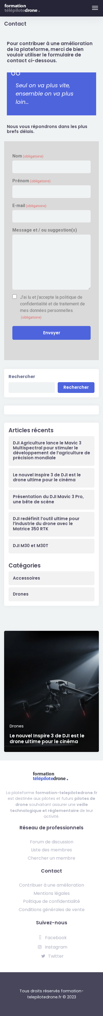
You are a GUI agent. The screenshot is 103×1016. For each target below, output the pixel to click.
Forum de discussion (51, 842)
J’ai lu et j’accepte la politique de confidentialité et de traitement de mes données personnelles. (52, 307)
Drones (21, 594)
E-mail (29, 205)
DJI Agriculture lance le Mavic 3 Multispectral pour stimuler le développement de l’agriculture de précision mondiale (51, 451)
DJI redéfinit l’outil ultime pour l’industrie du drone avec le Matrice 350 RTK (46, 523)
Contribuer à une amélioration (51, 885)
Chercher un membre (51, 858)
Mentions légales (52, 893)
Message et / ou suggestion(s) (44, 230)
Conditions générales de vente (52, 909)
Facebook (55, 937)
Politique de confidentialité (51, 901)
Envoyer (51, 333)
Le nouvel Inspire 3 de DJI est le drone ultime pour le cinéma (47, 477)
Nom (27, 156)
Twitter (55, 956)
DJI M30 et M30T (30, 545)
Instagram (55, 947)
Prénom (31, 180)
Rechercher (22, 376)
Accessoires (26, 578)
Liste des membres (51, 850)
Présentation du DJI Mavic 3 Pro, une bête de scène (48, 499)
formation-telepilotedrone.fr (66, 792)
